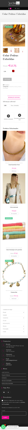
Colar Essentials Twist (14, 164)
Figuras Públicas (6, 375)
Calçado (5, 315)
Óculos (4, 320)
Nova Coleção (20, 162)
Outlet (4, 331)
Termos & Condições (7, 380)
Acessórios (11, 86)
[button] (23, 26)
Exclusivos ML (6, 323)
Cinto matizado (14, 207)
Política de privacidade (7, 383)
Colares (19, 86)
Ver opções (14, 213)
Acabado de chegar (7, 309)
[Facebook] (4, 392)
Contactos (4, 377)
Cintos (16, 205)
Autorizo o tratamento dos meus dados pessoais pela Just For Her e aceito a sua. (13, 402)
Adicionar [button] (14, 171)
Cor (5, 71)
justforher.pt (9, 364)
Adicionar (7, 79)
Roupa (4, 312)
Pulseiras (20, 290)
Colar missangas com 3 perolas (14, 249)
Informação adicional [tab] (14, 97)
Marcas (4, 326)
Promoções (5, 88)
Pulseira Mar (14, 292)
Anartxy (15, 86)
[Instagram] (8, 392)
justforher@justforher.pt (11, 360)
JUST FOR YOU (5, 372)
